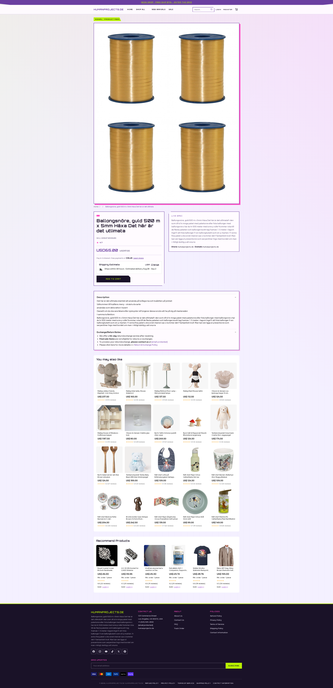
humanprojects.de (109, 9)
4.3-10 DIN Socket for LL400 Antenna (130, 569)
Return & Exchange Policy (146, 345)
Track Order (179, 628)
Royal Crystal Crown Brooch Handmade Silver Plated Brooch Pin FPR (107, 569)
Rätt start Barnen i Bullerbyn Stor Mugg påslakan (222, 476)
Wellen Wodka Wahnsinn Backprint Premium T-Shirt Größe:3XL (200, 569)
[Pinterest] (124, 651)
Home (130, 9)
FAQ (176, 624)
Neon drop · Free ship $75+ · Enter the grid (166, 2)
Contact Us (179, 620)
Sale (171, 9)
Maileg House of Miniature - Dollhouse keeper (108, 434)
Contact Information (219, 632)
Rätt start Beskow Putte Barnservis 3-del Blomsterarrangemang (107, 518)
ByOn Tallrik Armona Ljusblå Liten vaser (165, 434)
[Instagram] (100, 651)
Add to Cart (113, 279)
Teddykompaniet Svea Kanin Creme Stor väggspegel (223, 434)
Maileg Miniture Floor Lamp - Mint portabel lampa (166, 392)
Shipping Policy (216, 628)
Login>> (105, 587)
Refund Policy (216, 616)
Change (155, 265)
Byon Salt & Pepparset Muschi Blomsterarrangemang (194, 434)
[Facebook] (93, 651)
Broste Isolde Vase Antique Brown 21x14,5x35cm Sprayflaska (137, 518)
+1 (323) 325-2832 (146, 622)
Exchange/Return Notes (109, 332)
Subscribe (233, 666)
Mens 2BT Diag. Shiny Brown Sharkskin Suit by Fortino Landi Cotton (225, 569)
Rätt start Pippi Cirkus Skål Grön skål (193, 518)
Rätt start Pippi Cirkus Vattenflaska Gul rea (191, 476)
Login (218, 9)
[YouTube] (106, 651)
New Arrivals (158, 9)
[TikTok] (112, 651)
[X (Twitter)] (118, 651)
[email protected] (159, 342)
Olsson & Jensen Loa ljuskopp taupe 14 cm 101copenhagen (220, 392)
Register (227, 9)
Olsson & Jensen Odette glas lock (137, 434)
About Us (178, 616)
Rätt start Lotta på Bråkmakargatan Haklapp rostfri (164, 476)
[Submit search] (211, 9)
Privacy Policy (216, 620)
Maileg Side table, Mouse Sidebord (136, 392)
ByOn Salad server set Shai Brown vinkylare (108, 476)
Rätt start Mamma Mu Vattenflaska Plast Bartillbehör (223, 518)
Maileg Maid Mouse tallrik (193, 391)
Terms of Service (217, 624)
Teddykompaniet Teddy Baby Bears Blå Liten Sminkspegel (137, 476)
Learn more (138, 258)
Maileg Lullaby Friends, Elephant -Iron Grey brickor (108, 392)
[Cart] (236, 9)
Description (103, 297)
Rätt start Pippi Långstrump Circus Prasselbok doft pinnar (166, 518)
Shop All (140, 9)
